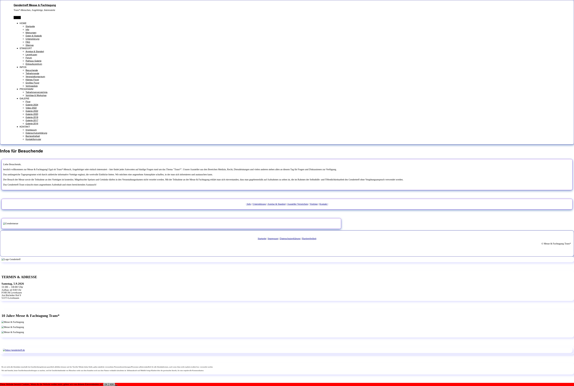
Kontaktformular (33, 139)
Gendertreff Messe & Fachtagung (35, 5)
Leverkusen (31, 54)
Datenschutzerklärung (36, 132)
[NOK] (116, 385)
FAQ (28, 41)
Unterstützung (32, 38)
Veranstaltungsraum (35, 76)
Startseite (30, 26)
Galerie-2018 (32, 117)
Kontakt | (323, 204)
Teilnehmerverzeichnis (37, 92)
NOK (112, 384)
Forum (29, 57)
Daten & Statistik (34, 35)
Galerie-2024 (32, 104)
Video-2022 (31, 107)
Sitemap (30, 45)
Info (27, 29)
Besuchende (32, 70)
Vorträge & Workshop (36, 95)
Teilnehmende (32, 73)
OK (105, 384)
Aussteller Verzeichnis (297, 204)
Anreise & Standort (35, 51)
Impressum (31, 129)
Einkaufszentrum (34, 63)
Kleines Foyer (32, 79)
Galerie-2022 (32, 110)
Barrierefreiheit (33, 136)
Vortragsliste (32, 85)
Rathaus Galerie (33, 60)
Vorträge (314, 204)
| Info (248, 204)
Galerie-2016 (32, 123)
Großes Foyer (32, 82)
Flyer (28, 101)
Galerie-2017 (32, 120)
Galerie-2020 (32, 114)
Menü (17, 17)
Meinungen (31, 32)
